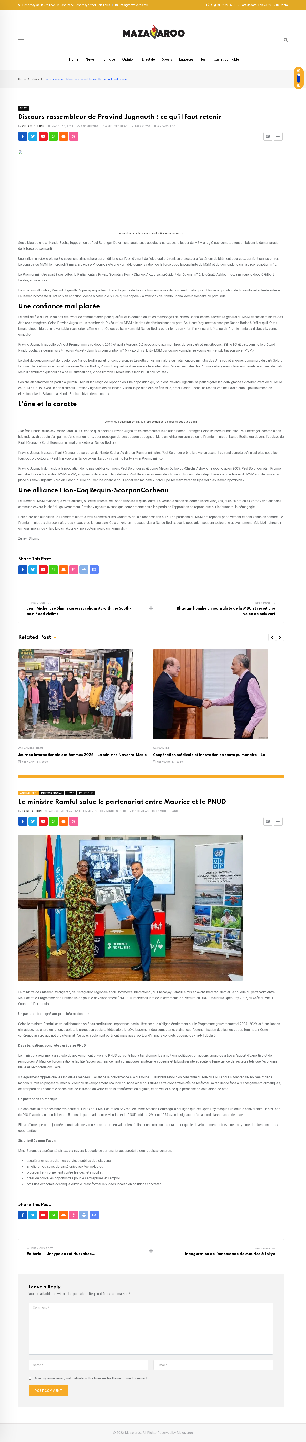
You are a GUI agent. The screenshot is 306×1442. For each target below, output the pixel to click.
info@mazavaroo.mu (134, 5)
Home (73, 59)
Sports (167, 59)
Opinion (128, 59)
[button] (272, 637)
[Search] (286, 40)
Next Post (262, 603)
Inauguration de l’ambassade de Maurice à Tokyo (230, 1254)
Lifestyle (148, 59)
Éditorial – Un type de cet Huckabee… (61, 1254)
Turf (203, 59)
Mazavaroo (185, 1433)
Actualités (26, 747)
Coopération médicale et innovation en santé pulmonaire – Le (209, 755)
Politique (108, 59)
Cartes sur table (226, 59)
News (90, 59)
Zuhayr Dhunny (33, 126)
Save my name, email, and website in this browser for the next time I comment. (91, 1378)
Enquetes (186, 59)
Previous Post (42, 602)
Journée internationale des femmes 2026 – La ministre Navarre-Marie (82, 755)
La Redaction (32, 811)
